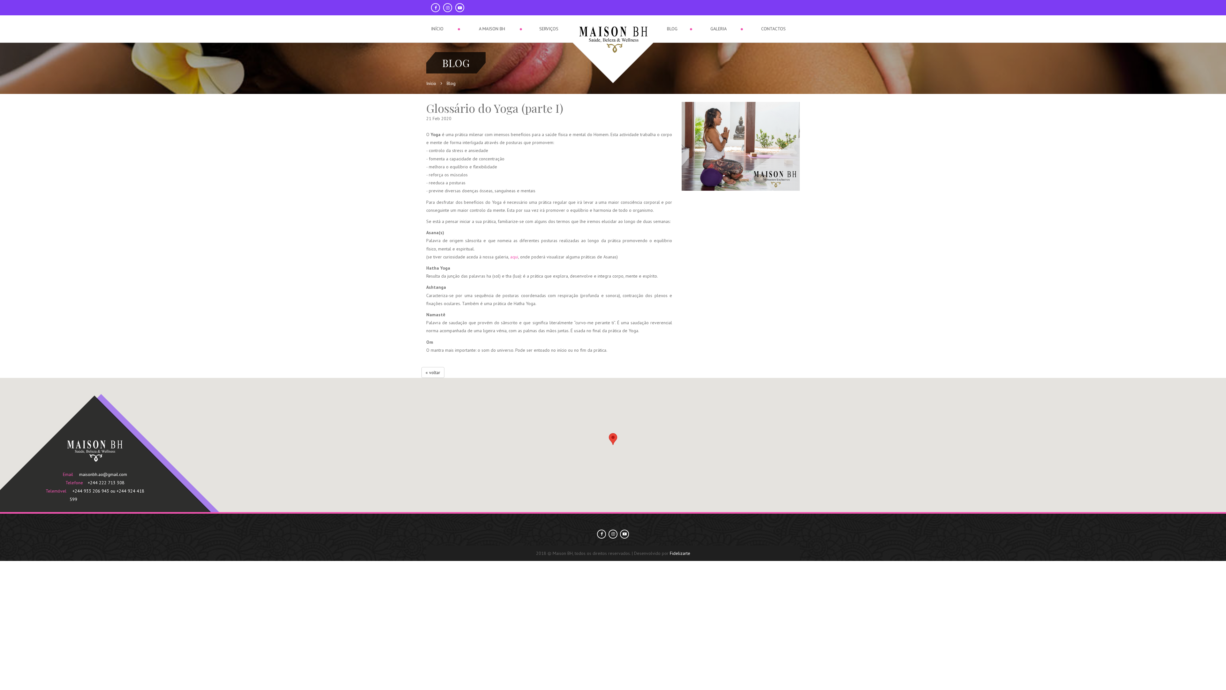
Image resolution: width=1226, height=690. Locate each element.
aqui (514, 257)
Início (438, 29)
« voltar (433, 372)
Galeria (717, 29)
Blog (672, 29)
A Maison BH (493, 29)
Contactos (773, 29)
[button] (613, 439)
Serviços (549, 29)
